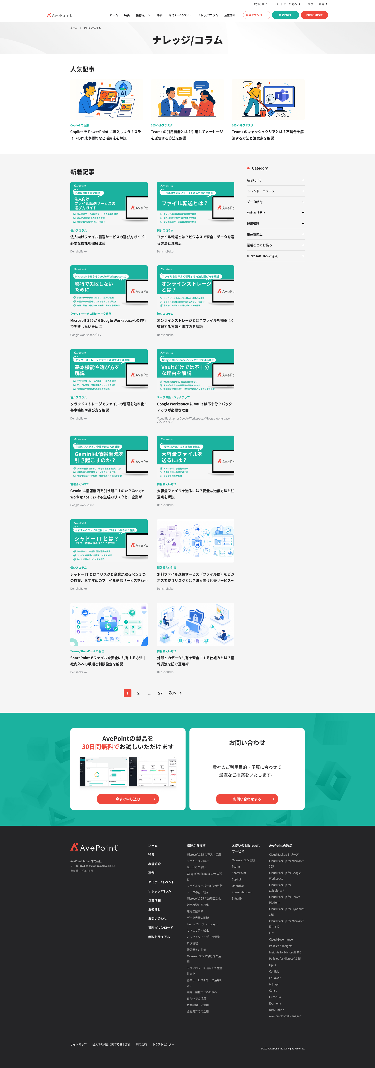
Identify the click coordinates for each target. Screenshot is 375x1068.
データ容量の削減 (198, 917)
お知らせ (259, 4)
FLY (271, 933)
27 (160, 693)
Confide (274, 971)
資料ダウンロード (257, 15)
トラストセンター (163, 1044)
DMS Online (276, 1010)
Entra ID (237, 898)
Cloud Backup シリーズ (284, 854)
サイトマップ (78, 1044)
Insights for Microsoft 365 (285, 952)
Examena (275, 1003)
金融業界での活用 (198, 1011)
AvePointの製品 (280, 845)
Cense (273, 990)
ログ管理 (192, 943)
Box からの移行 (196, 867)
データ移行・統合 (198, 892)
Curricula (275, 997)
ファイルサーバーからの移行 (204, 885)
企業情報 (229, 15)
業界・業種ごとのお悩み (202, 992)
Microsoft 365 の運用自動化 (204, 898)
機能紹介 (141, 15)
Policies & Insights (281, 946)
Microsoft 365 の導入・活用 (204, 854)
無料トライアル (159, 936)
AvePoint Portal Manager (285, 1016)
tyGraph (274, 984)
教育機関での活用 (198, 1005)
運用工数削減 (195, 911)
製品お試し (285, 15)
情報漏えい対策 (196, 950)
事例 (159, 15)
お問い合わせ (314, 15)
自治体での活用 (196, 998)
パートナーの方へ (286, 4)
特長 (127, 15)
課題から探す (196, 845)
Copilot (236, 879)
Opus (272, 965)
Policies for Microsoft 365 (285, 958)
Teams (236, 866)
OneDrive (238, 885)
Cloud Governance (281, 939)
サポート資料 (316, 4)
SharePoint (239, 873)
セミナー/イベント (180, 15)
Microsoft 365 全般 (243, 860)
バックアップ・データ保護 (203, 937)
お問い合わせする (247, 799)
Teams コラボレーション (202, 924)
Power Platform (242, 892)
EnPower (274, 978)
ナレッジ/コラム (208, 15)
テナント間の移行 (198, 861)
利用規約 (141, 1044)
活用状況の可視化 (198, 905)
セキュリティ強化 (198, 930)
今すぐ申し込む (128, 799)
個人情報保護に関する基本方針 (111, 1044)
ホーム (114, 15)
